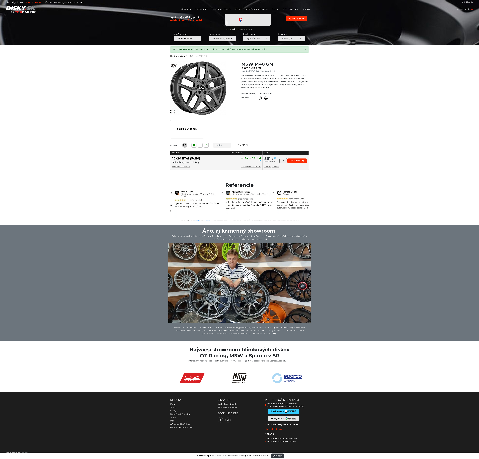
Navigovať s (278, 418)
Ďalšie (241, 145)
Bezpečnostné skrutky (180, 414)
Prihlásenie (467, 2)
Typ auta (282, 34)
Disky (172, 404)
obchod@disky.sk (14, 2)
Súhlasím (277, 456)
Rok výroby (214, 34)
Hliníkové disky (177, 56)
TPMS (173, 407)
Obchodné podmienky (227, 404)
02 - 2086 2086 (290, 438)
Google (197, 220)
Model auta (249, 34)
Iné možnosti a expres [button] (251, 166)
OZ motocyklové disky (180, 424)
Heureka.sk (207, 220)
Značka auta (180, 34)
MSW (190, 56)
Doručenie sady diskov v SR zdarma (66, 2)
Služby (173, 417)
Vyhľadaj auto (296, 18)
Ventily (173, 411)
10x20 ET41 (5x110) (186, 158)
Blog (172, 421)
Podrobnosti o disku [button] (181, 166)
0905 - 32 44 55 (290, 424)
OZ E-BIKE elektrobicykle (181, 427)
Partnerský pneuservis (227, 407)
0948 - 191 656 (289, 441)
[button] (271, 166)
